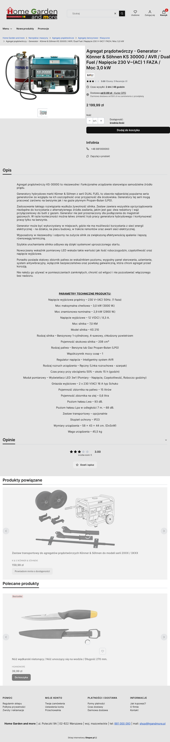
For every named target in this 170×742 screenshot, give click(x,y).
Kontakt (134, 710)
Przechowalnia (53, 710)
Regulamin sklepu (12, 703)
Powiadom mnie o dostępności (32, 571)
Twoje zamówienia (55, 703)
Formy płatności (96, 703)
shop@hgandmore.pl (153, 723)
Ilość (88, 115)
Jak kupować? (138, 703)
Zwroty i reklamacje (13, 710)
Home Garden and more (14, 38)
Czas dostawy (95, 706)
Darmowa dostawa (98, 710)
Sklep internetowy (81, 737)
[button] (122, 13)
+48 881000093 (100, 148)
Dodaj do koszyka (128, 130)
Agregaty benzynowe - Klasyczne (94, 38)
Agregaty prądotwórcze (63, 38)
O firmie (134, 706)
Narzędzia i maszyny (38, 38)
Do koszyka (21, 677)
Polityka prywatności (14, 706)
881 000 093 (122, 723)
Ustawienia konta (54, 706)
